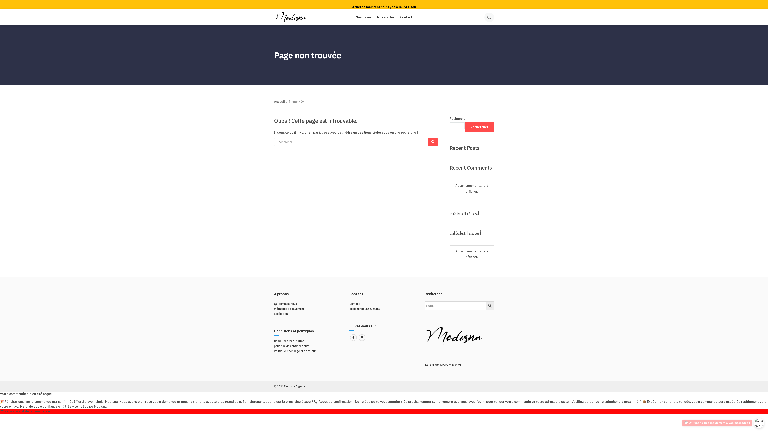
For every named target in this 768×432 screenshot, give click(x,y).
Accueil (279, 101)
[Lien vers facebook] (353, 337)
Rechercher (458, 118)
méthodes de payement (289, 309)
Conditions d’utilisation (289, 341)
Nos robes (364, 17)
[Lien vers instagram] (362, 337)
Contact (406, 17)
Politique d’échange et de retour (295, 351)
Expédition (281, 314)
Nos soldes (386, 17)
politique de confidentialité (291, 346)
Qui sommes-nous (285, 304)
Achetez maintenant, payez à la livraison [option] (384, 4)
